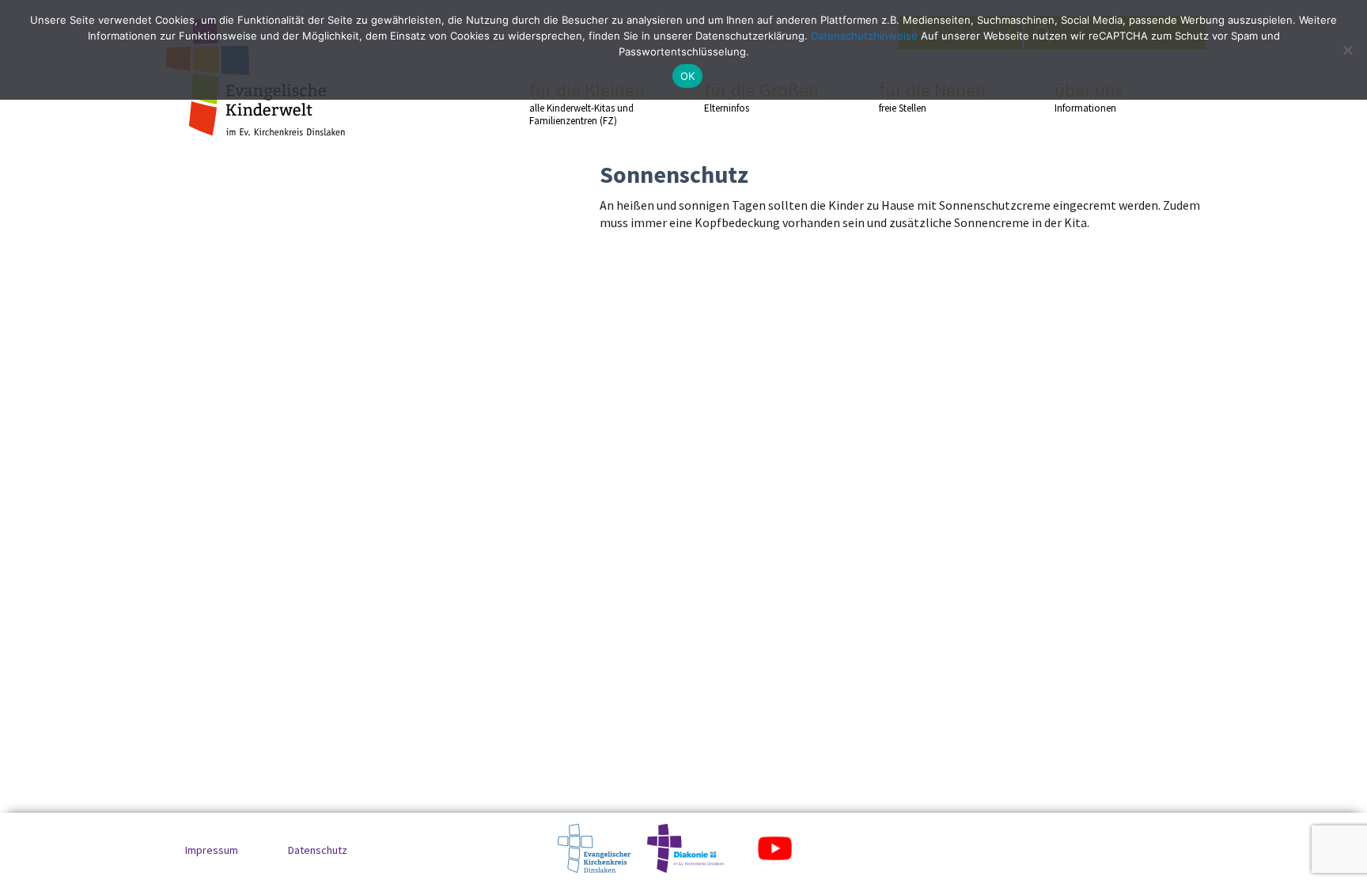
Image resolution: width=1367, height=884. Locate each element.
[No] (1347, 50)
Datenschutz (317, 850)
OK (687, 76)
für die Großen (761, 96)
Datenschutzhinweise (864, 35)
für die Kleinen (587, 102)
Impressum (211, 850)
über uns (1089, 96)
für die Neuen (932, 96)
